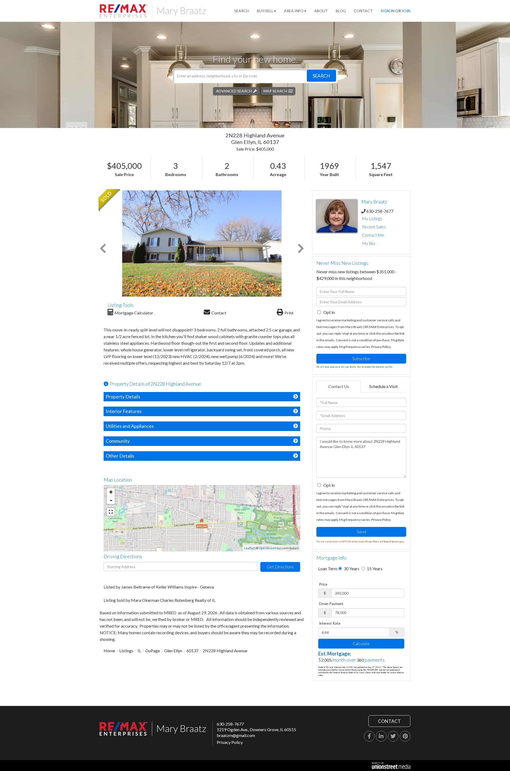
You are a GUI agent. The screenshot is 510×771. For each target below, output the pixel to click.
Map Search (275, 90)
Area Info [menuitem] (294, 10)
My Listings (372, 218)
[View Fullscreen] (111, 512)
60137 (192, 650)
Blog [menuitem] (341, 10)
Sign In (387, 10)
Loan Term (327, 568)
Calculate (361, 643)
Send (361, 531)
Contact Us (338, 386)
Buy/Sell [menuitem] (265, 10)
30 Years (351, 568)
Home (109, 650)
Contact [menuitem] (363, 10)
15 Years (374, 568)
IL (139, 650)
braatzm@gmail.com (236, 735)
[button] (321, 76)
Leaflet (249, 548)
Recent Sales (374, 226)
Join (406, 10)
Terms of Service (390, 541)
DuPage (152, 650)
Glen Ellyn (173, 650)
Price (323, 584)
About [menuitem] (321, 10)
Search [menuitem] (241, 10)
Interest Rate (329, 623)
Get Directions (280, 566)
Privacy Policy (380, 347)
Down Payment (331, 604)
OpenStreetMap (270, 548)
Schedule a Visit (383, 386)
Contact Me (373, 234)
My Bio (368, 243)
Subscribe (361, 358)
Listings (126, 650)
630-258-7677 (379, 211)
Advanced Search (234, 90)
